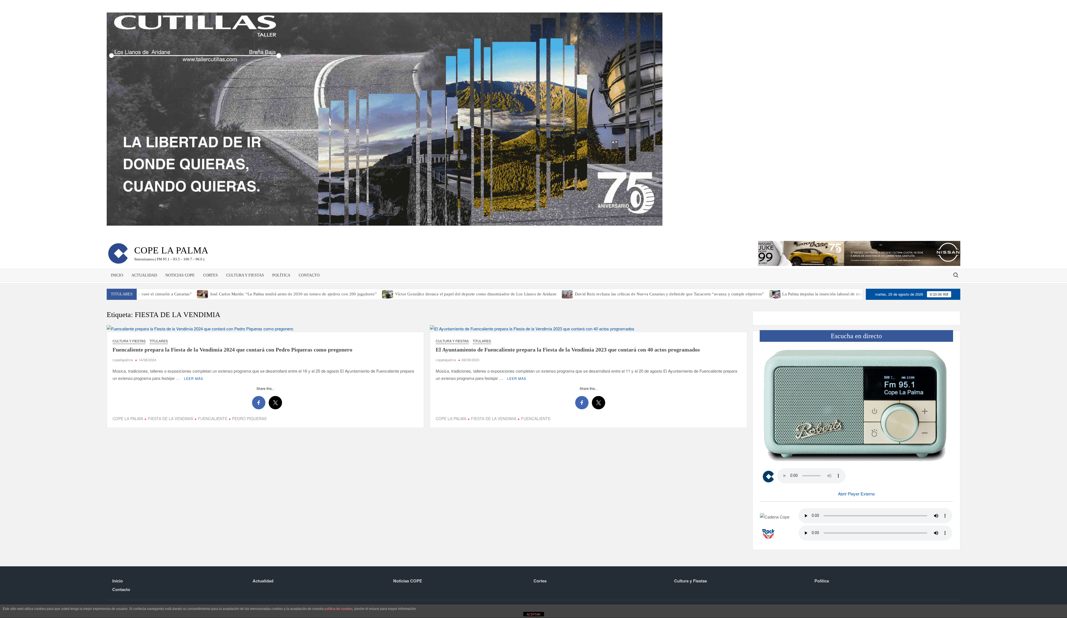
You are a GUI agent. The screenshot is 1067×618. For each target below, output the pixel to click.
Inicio (117, 275)
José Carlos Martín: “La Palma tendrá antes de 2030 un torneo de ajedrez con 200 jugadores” (241, 294)
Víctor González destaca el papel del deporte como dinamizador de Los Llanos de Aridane (423, 294)
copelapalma (123, 359)
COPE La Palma (171, 250)
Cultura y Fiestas (245, 275)
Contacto (309, 275)
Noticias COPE (180, 275)
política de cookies (339, 609)
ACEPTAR (533, 614)
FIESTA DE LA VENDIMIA (170, 418)
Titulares (158, 340)
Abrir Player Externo (856, 494)
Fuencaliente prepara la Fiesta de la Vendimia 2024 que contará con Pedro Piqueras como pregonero (232, 350)
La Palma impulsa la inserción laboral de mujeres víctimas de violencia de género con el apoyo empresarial (826, 294)
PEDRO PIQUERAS (249, 418)
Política (281, 275)
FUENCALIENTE (212, 418)
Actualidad (144, 275)
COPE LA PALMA (128, 418)
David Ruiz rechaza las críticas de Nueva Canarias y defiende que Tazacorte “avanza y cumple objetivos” (617, 294)
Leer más (193, 378)
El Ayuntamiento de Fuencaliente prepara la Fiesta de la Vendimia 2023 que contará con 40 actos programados (568, 350)
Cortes (210, 275)
